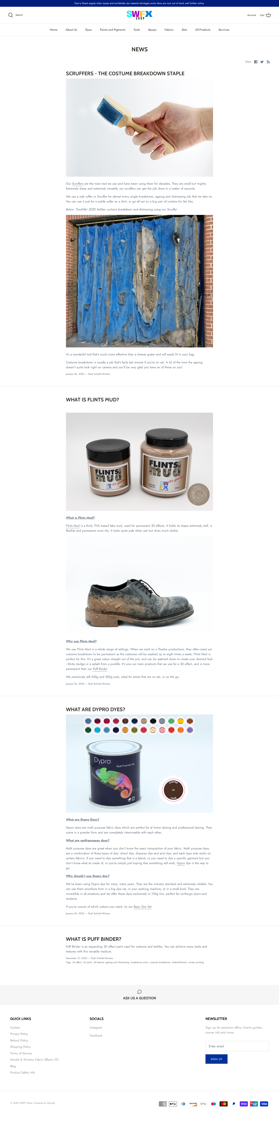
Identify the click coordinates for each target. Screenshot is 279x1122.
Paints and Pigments (112, 30)
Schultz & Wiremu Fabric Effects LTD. (34, 1059)
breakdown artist (139, 962)
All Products (202, 30)
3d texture (99, 962)
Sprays (152, 30)
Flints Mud (73, 525)
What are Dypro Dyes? (95, 709)
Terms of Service (21, 1053)
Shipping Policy (20, 1047)
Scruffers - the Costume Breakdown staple (125, 73)
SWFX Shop (26, 1103)
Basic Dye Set (143, 906)
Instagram (96, 1027)
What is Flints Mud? (92, 399)
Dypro (181, 863)
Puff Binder (100, 669)
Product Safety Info (22, 1072)
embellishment (179, 962)
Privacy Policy (19, 1034)
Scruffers (77, 183)
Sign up (216, 1059)
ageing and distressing (117, 962)
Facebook (96, 1035)
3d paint (87, 962)
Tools (137, 30)
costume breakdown (160, 962)
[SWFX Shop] (139, 15)
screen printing (196, 962)
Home (53, 30)
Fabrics (169, 30)
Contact (15, 1027)
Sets (184, 30)
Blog (13, 1066)
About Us (71, 30)
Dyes (88, 30)
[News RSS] (268, 61)
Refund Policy (19, 1040)
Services (224, 30)
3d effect (76, 962)
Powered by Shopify (44, 1103)
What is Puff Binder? (93, 939)
